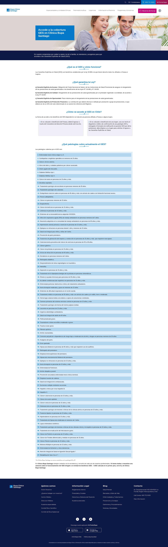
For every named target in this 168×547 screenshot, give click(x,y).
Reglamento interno (79, 489)
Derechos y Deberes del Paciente (83, 497)
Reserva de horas (148, 11)
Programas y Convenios (126, 10)
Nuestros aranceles (78, 501)
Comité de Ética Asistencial (50, 512)
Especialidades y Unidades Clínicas (58, 10)
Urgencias (92, 10)
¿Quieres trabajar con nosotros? (51, 493)
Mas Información (139, 499)
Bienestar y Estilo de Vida (111, 493)
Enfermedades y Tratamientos (113, 497)
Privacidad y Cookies (78, 493)
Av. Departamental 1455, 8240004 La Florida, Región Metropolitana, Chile (146, 490)
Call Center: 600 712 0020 (142, 495)
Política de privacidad (90, 536)
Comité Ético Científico (48, 508)
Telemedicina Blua (79, 10)
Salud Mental (107, 489)
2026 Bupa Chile (76, 536)
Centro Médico (46, 497)
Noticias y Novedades (110, 508)
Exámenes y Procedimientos (112, 504)
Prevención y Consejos (110, 501)
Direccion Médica (47, 501)
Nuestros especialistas (48, 504)
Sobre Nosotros (46, 489)
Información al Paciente (106, 10)
